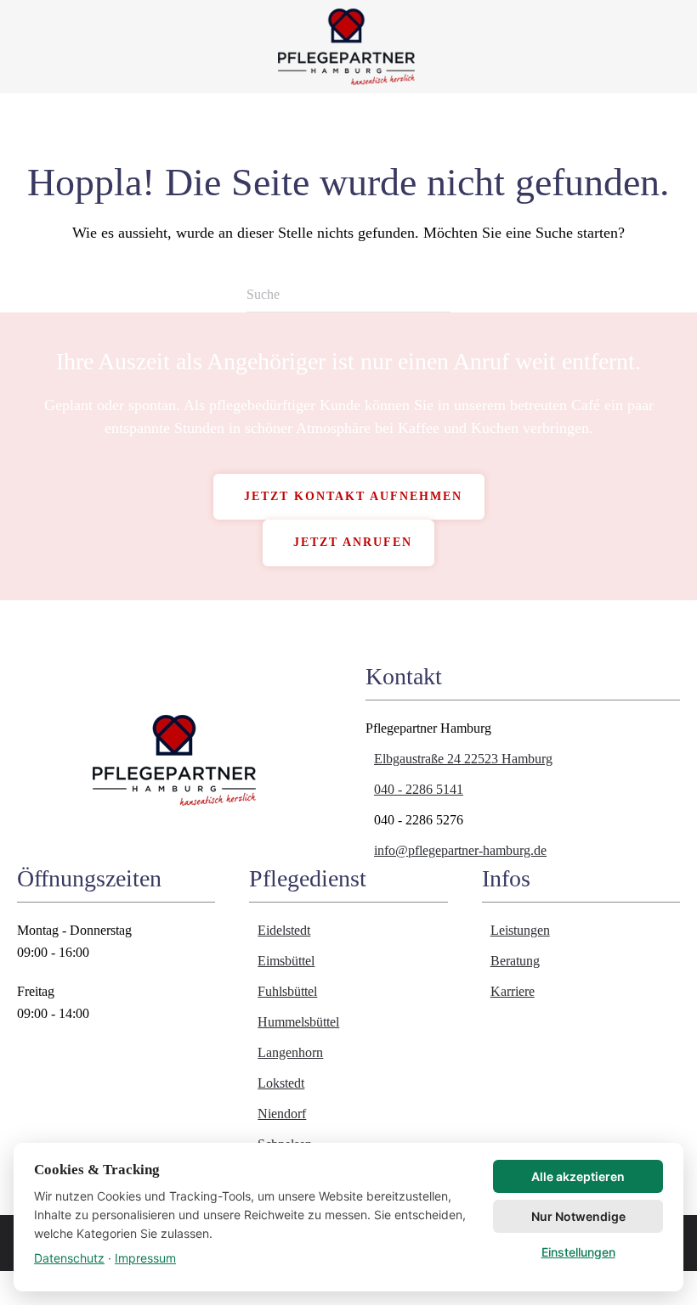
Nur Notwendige (578, 1216)
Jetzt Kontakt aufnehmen (353, 496)
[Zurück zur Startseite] (348, 46)
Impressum (145, 1258)
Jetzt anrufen (352, 542)
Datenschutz (69, 1258)
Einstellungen (578, 1252)
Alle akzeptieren (578, 1176)
